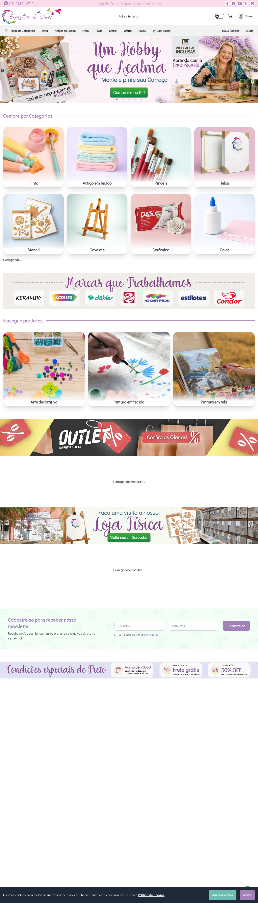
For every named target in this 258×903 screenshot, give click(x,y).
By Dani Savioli (162, 31)
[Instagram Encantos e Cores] (233, 3)
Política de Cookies (151, 895)
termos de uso (151, 634)
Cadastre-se (236, 626)
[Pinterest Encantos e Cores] (252, 3)
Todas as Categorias (22, 31)
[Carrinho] (230, 16)
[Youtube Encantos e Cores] (239, 3)
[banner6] (129, 69)
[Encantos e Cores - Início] (32, 16)
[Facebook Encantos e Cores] (227, 3)
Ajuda (249, 31)
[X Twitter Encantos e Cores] (245, 3)
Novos (142, 31)
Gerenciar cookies (222, 895)
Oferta (128, 31)
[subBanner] (129, 437)
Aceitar (247, 895)
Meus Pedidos (230, 31)
